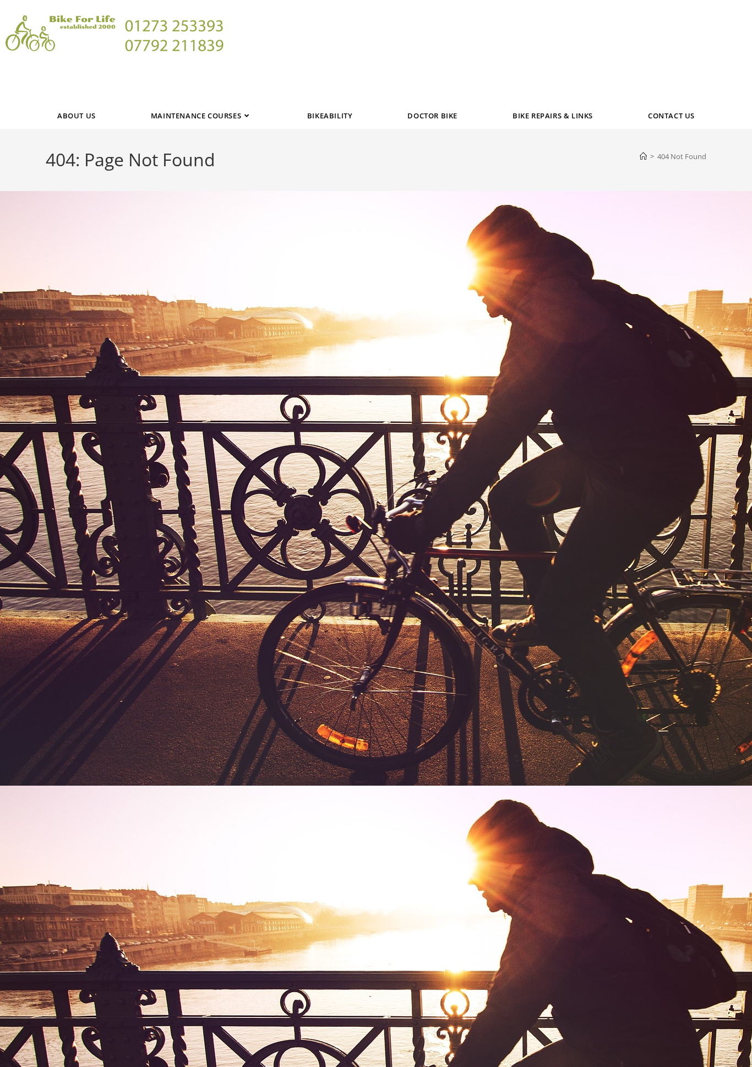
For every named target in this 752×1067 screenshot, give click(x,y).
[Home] (643, 156)
